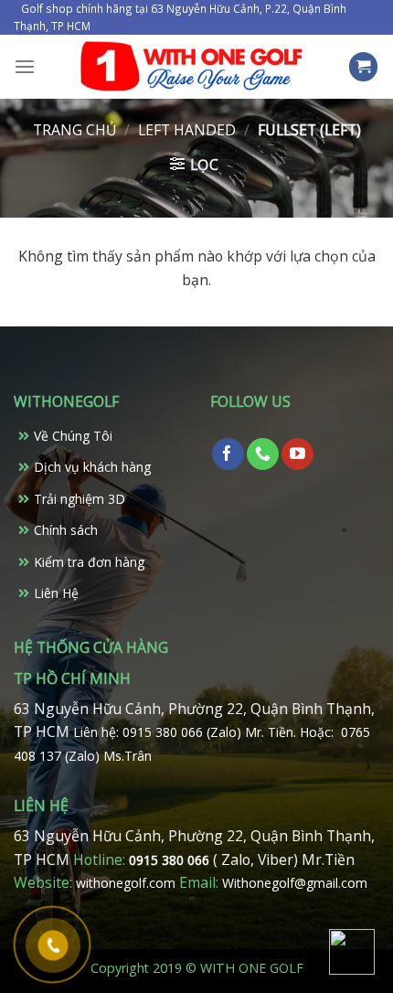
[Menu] (25, 67)
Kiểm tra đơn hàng (89, 562)
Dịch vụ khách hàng (92, 466)
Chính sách (66, 530)
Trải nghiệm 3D (79, 498)
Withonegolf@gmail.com (294, 883)
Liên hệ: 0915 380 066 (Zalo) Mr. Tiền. (186, 732)
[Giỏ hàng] (363, 66)
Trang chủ (75, 130)
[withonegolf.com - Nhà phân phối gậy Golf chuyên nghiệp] (191, 67)
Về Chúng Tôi (73, 435)
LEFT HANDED (187, 130)
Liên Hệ (56, 593)
